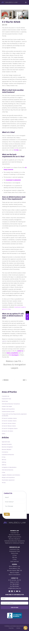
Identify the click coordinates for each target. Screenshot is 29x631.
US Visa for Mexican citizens (9, 426)
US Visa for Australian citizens (9, 418)
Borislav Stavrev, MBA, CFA (14, 570)
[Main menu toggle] (26, 2)
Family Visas (5, 401)
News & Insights (14, 572)
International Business (7, 470)
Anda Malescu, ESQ (14, 568)
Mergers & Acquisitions (14, 537)
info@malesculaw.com (14, 588)
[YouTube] (17, 591)
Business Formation (7, 444)
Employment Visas (6, 398)
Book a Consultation (14, 574)
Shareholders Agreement (8, 480)
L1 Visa (3, 472)
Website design (16, 626)
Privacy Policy (11, 628)
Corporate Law (5, 396)
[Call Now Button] (25, 628)
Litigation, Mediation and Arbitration (11, 475)
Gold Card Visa (14, 561)
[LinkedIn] (19, 591)
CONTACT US (14, 578)
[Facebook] (12, 591)
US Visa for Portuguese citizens (9, 428)
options (4, 341)
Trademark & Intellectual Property (14, 543)
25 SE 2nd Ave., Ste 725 (14, 580)
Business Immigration (7, 447)
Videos (3, 433)
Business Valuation (6, 449)
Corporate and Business (8, 454)
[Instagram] (9, 591)
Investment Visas (14, 549)
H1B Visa (4, 462)
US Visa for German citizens (9, 423)
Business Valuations (14, 539)
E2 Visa (3, 457)
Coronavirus (5, 452)
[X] (14, 591)
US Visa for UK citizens (7, 431)
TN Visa (4, 482)
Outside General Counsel (8, 411)
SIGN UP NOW (14, 607)
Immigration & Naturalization (9, 467)
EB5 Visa (4, 459)
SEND (6, 514)
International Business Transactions (11, 404)
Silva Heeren (22, 626)
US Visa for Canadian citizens (9, 420)
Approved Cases (6, 441)
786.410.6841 (15, 584)
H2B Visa (4, 464)
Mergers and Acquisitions (8, 409)
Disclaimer (18, 628)
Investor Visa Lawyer (7, 406)
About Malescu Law (14, 566)
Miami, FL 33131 (14, 582)
